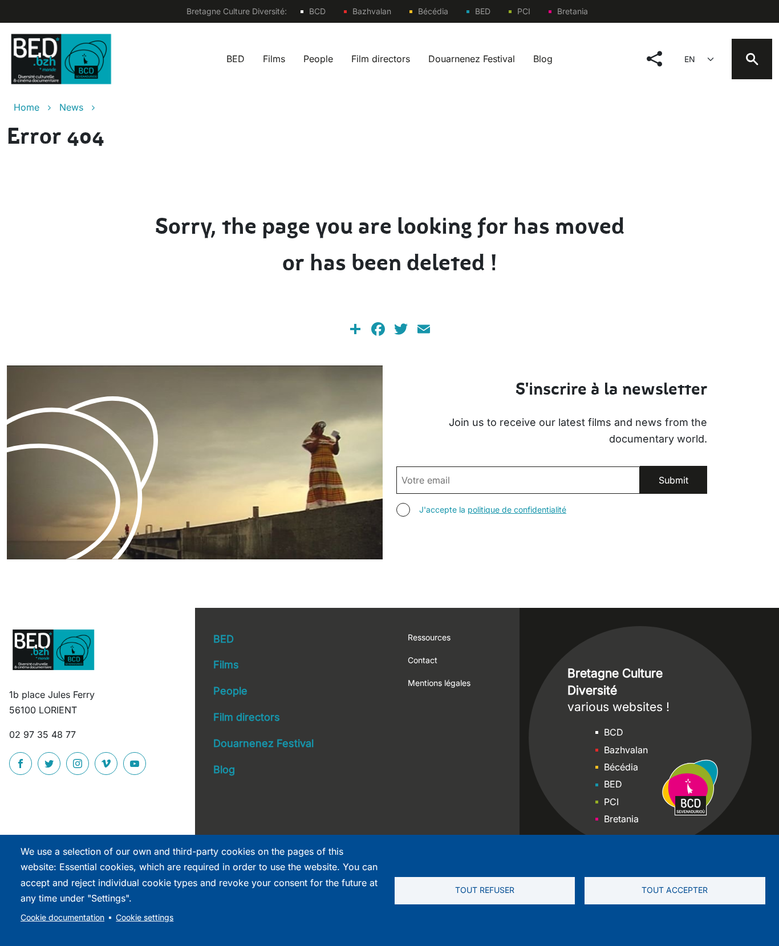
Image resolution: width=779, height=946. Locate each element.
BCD (317, 11)
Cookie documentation (62, 917)
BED (482, 11)
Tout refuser (484, 890)
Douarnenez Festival (471, 58)
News (71, 107)
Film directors (380, 58)
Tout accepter (675, 890)
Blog (543, 58)
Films (274, 58)
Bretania (572, 11)
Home (26, 107)
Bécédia (433, 11)
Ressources (429, 637)
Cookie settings (144, 917)
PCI (523, 11)
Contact (422, 660)
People (318, 58)
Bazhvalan (371, 11)
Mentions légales (439, 683)
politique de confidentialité (517, 509)
